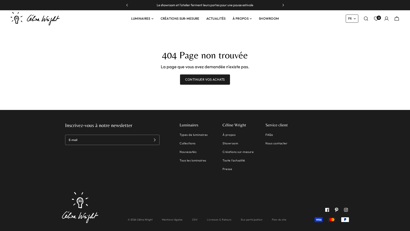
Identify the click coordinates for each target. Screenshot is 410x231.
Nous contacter (276, 143)
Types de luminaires (194, 135)
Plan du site (279, 219)
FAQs (269, 135)
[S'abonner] (154, 139)
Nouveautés (188, 152)
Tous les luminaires (193, 160)
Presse (227, 169)
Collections (188, 143)
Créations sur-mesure (238, 152)
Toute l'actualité (234, 160)
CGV (195, 219)
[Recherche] (366, 18)
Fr (350, 18)
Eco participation (252, 219)
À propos (229, 135)
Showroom (230, 143)
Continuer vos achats (205, 79)
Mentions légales (172, 219)
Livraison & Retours (219, 219)
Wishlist (378, 18)
